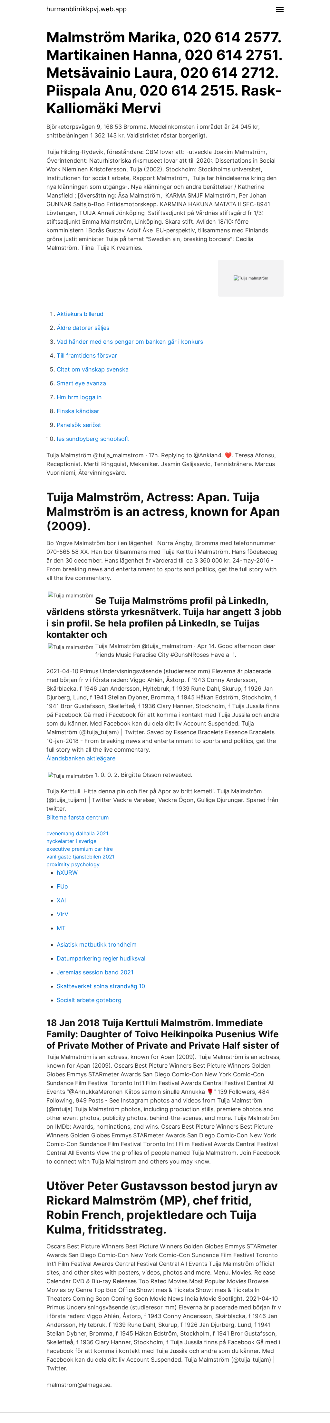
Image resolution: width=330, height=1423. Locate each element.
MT (61, 928)
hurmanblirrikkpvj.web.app (86, 9)
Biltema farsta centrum (77, 817)
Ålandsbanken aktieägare (80, 758)
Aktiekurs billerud (80, 313)
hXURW (67, 872)
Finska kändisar (78, 411)
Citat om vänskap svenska (93, 369)
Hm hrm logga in (79, 397)
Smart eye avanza (81, 383)
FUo (62, 886)
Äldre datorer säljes (83, 327)
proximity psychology (73, 864)
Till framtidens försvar (87, 355)
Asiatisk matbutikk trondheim (97, 944)
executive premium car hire (79, 849)
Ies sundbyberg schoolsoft (93, 438)
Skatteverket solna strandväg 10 (101, 986)
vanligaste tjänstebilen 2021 (80, 856)
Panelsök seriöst (79, 425)
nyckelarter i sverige (71, 841)
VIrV (62, 914)
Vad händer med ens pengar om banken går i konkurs (130, 341)
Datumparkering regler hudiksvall (102, 958)
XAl (61, 900)
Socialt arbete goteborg (89, 1000)
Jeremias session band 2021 (95, 972)
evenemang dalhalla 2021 (77, 833)
